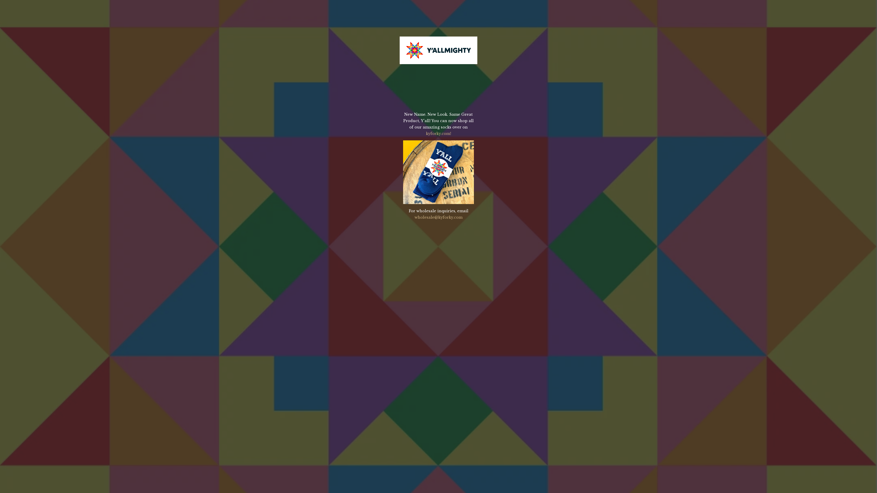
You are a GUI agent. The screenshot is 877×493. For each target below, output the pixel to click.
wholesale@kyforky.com (438, 217)
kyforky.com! (438, 133)
